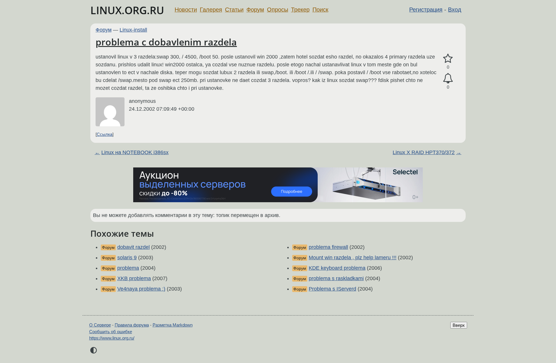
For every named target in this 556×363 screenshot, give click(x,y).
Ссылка (104, 134)
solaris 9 (127, 257)
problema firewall (328, 247)
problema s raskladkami (336, 278)
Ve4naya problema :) (141, 289)
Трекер (300, 9)
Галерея (211, 9)
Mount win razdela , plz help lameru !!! (352, 257)
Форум (255, 9)
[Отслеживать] (448, 78)
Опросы (277, 9)
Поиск (320, 9)
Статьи (234, 9)
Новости (186, 9)
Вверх (459, 325)
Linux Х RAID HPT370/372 (424, 152)
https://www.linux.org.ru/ (111, 337)
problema (128, 268)
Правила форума (132, 324)
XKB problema (134, 278)
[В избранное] (448, 59)
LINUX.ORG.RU (127, 10)
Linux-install (133, 30)
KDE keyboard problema (337, 268)
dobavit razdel (133, 247)
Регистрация (425, 9)
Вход (454, 9)
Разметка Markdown (173, 324)
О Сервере (100, 324)
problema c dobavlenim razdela (166, 42)
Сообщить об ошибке (110, 331)
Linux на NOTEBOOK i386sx (135, 152)
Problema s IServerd (332, 289)
